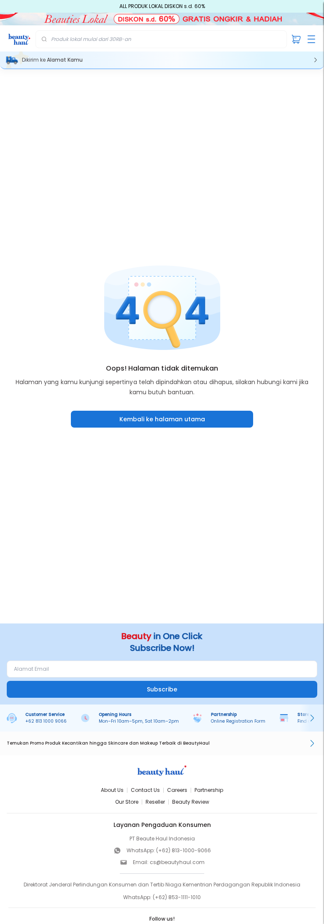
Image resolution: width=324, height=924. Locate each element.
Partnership (208, 790)
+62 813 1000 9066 (46, 721)
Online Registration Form (238, 721)
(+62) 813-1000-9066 (183, 850)
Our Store (126, 801)
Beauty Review (190, 801)
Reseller (155, 801)
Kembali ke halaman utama (162, 419)
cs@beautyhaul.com (177, 862)
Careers (177, 790)
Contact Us (145, 790)
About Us (112, 790)
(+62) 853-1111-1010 (177, 897)
